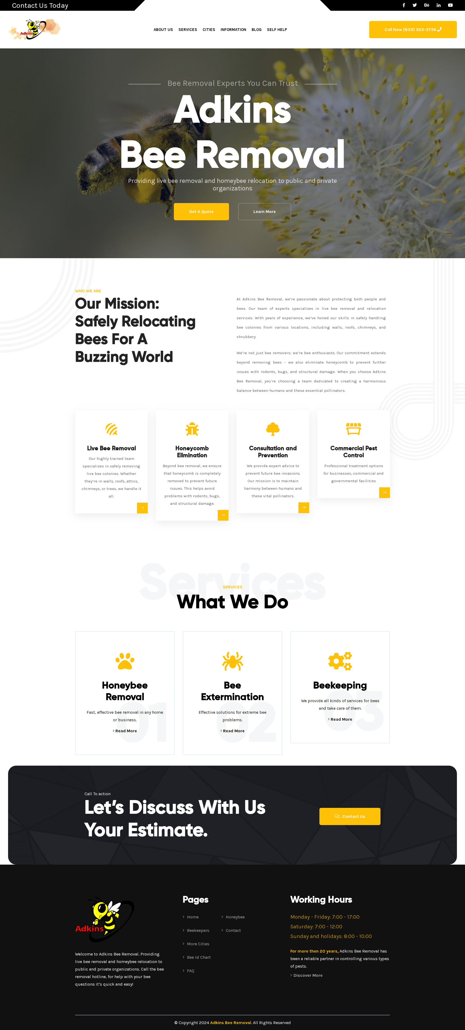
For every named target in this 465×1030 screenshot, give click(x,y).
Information (233, 29)
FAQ (190, 970)
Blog (257, 29)
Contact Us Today (40, 5)
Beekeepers (197, 930)
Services (187, 29)
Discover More (308, 975)
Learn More (264, 211)
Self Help (277, 29)
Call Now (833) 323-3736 (411, 29)
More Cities (197, 943)
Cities (209, 29)
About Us (163, 29)
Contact (233, 930)
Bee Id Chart (198, 957)
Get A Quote (201, 211)
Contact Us (353, 816)
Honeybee (235, 916)
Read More (125, 730)
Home (192, 916)
